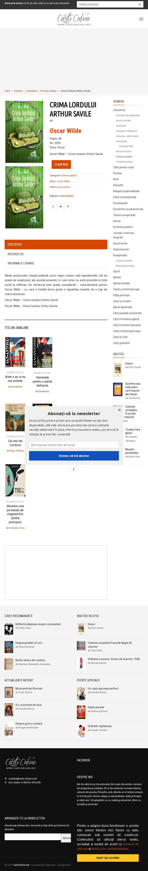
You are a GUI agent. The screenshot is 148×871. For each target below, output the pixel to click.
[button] (74, 413)
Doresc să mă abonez (74, 456)
